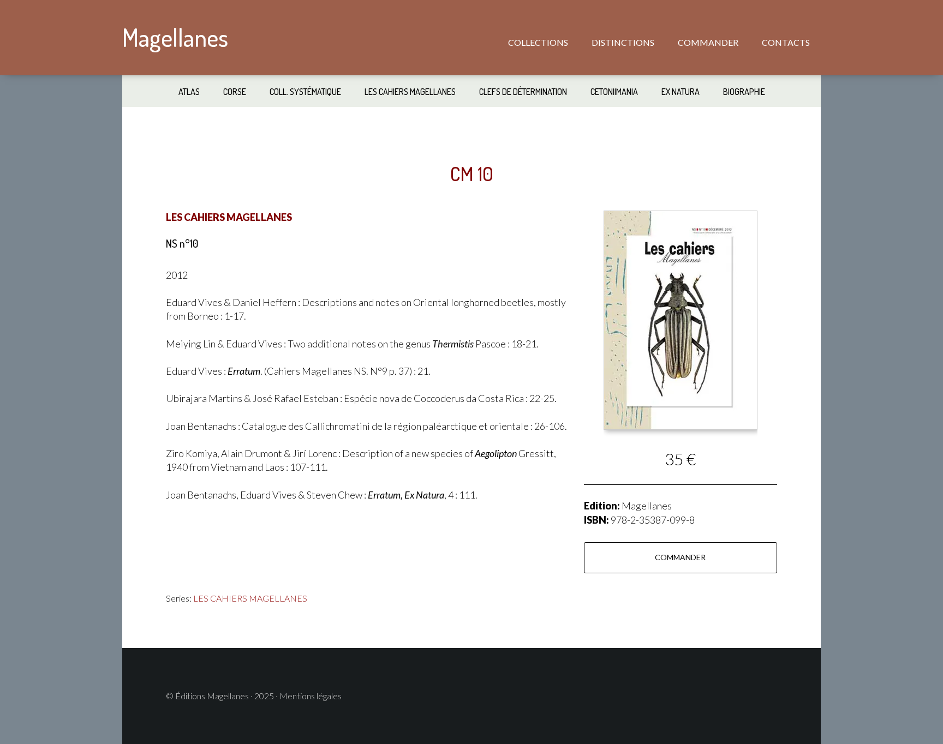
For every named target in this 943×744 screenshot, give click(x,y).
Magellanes (175, 37)
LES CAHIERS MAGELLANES (250, 598)
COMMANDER (680, 557)
